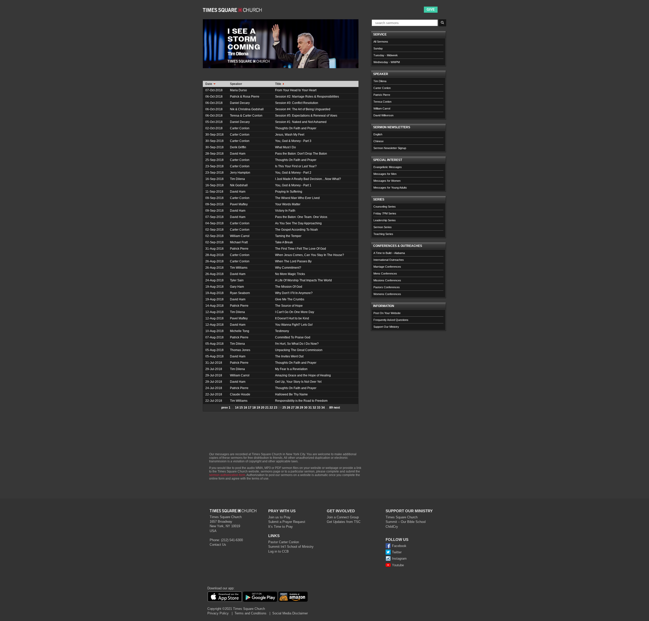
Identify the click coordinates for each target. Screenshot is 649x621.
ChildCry (392, 526)
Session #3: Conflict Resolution (296, 103)
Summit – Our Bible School (406, 522)
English (377, 134)
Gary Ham (237, 286)
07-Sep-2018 (214, 217)
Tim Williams (238, 267)
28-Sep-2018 (214, 153)
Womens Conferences (387, 294)
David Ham (237, 153)
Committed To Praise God (292, 337)
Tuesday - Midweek (385, 55)
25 (284, 407)
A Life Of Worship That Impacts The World (303, 280)
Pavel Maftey (239, 204)
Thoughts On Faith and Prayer (295, 128)
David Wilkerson (383, 115)
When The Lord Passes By (293, 261)
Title (278, 84)
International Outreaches (388, 259)
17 (249, 407)
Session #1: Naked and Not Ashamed (301, 122)
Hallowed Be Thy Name (291, 394)
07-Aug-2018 (214, 337)
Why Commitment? (288, 267)
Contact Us (218, 544)
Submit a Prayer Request (286, 522)
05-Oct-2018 (214, 122)
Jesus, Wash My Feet (289, 134)
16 (245, 407)
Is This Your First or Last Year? (296, 166)
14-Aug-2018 (214, 305)
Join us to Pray (279, 517)
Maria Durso (238, 90)
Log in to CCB (278, 551)
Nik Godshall (239, 185)
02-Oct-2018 (214, 128)
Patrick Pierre (239, 248)
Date (209, 84)
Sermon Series (382, 227)
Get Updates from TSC (343, 522)
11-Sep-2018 (214, 191)
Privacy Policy (218, 613)
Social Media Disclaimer (290, 613)
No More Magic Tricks (290, 274)
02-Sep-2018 (214, 229)
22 (271, 407)
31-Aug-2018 (214, 248)
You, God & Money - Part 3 (293, 141)
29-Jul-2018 (213, 369)
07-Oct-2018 (214, 90)
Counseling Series (384, 206)
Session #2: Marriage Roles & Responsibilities (307, 96)
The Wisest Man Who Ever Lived (297, 198)
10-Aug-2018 (214, 331)
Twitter (397, 552)
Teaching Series (383, 233)
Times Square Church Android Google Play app (260, 597)
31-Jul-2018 (213, 362)
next (337, 407)
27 (293, 407)
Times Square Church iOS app (224, 597)
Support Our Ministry (386, 326)
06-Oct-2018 (214, 96)
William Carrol (239, 236)
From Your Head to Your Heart (295, 90)
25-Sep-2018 (214, 160)
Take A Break (284, 242)
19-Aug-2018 (214, 286)
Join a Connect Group (343, 517)
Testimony (282, 331)
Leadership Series (384, 220)
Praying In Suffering (288, 191)
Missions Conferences (387, 280)
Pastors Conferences (386, 287)
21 (267, 407)
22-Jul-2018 (213, 394)
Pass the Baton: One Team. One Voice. (301, 217)
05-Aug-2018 (214, 343)
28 (297, 407)
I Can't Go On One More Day (294, 312)
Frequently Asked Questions (390, 319)
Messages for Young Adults (390, 187)
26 (288, 407)
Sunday (378, 48)
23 (275, 407)
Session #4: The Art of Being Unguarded (302, 109)
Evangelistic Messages (387, 167)
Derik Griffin (238, 147)
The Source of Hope (289, 305)
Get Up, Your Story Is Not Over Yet (298, 381)
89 (331, 407)
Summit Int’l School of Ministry (291, 547)
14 (237, 407)
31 (310, 407)
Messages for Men (384, 173)
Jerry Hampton (240, 172)
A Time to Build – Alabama (389, 252)
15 (241, 407)
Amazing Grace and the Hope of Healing (303, 375)
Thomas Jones (240, 350)
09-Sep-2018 (214, 198)
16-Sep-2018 (214, 179)
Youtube (398, 565)
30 (306, 407)
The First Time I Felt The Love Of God (300, 248)
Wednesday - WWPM (386, 62)
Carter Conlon (239, 128)
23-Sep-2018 (214, 166)
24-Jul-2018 (213, 388)
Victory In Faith (285, 210)
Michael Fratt (239, 242)
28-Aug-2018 (214, 255)
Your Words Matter (287, 204)
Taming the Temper (288, 236)
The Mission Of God (288, 286)
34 (323, 407)
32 (314, 407)
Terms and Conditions (250, 613)
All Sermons (380, 41)
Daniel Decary (240, 103)
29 (301, 407)
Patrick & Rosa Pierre (244, 96)
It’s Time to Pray (280, 526)
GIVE (431, 9)
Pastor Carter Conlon (283, 542)
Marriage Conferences (387, 266)
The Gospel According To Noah (296, 229)
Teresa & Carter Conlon (246, 115)
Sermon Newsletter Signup (389, 148)
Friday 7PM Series (384, 213)
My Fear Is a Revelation (291, 369)
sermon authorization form (227, 475)
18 (254, 407)
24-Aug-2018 (214, 280)
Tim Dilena (237, 179)
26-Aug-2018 (214, 261)
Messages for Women (387, 180)
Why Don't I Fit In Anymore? (294, 293)
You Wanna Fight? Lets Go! (294, 324)
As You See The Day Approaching (298, 223)
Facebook (399, 546)
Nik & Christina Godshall (247, 109)
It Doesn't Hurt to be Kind (292, 318)
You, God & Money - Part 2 (293, 172)
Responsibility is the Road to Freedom (301, 401)
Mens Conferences (385, 273)
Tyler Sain (237, 280)
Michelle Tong (239, 331)
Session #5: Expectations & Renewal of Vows (306, 115)
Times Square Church (402, 517)
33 (318, 407)
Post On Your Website (387, 313)
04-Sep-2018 (214, 223)
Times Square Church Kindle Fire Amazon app (293, 597)
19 (258, 407)
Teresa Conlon (382, 101)
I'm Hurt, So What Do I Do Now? (297, 343)
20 (262, 407)
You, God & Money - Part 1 (293, 185)
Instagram (399, 558)
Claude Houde (240, 394)
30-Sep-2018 (214, 134)
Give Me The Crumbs (289, 299)
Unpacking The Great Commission (298, 350)
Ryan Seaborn (240, 293)
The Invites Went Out (289, 356)
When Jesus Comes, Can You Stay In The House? (309, 255)
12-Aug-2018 (214, 312)
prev (224, 407)
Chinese (378, 141)
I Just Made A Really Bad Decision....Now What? (308, 179)
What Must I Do (285, 147)
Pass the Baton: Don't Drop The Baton (301, 153)
